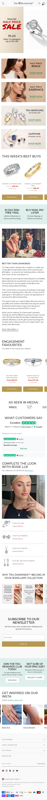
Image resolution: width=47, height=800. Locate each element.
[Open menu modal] (3, 3)
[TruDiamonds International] (23, 3)
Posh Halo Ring (18, 523)
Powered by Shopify (8, 786)
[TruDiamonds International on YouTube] (17, 771)
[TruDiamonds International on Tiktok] (13, 771)
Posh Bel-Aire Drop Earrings (23, 561)
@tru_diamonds (16, 700)
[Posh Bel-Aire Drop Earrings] (6, 562)
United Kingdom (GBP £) (12, 779)
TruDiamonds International (21, 782)
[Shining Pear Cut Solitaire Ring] (33, 363)
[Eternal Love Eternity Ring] (33, 171)
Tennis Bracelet (29, 728)
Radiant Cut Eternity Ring (12, 184)
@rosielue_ (29, 471)
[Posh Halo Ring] (6, 524)
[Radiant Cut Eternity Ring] (12, 171)
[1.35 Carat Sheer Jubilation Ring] (12, 363)
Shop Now (12, 197)
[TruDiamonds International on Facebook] (3, 771)
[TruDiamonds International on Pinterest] (10, 771)
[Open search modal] (39, 3)
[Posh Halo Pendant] (6, 550)
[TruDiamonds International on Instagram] (6, 771)
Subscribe (41, 764)
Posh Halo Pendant (19, 548)
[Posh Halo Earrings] (6, 537)
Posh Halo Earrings (20, 536)
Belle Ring (6, 728)
